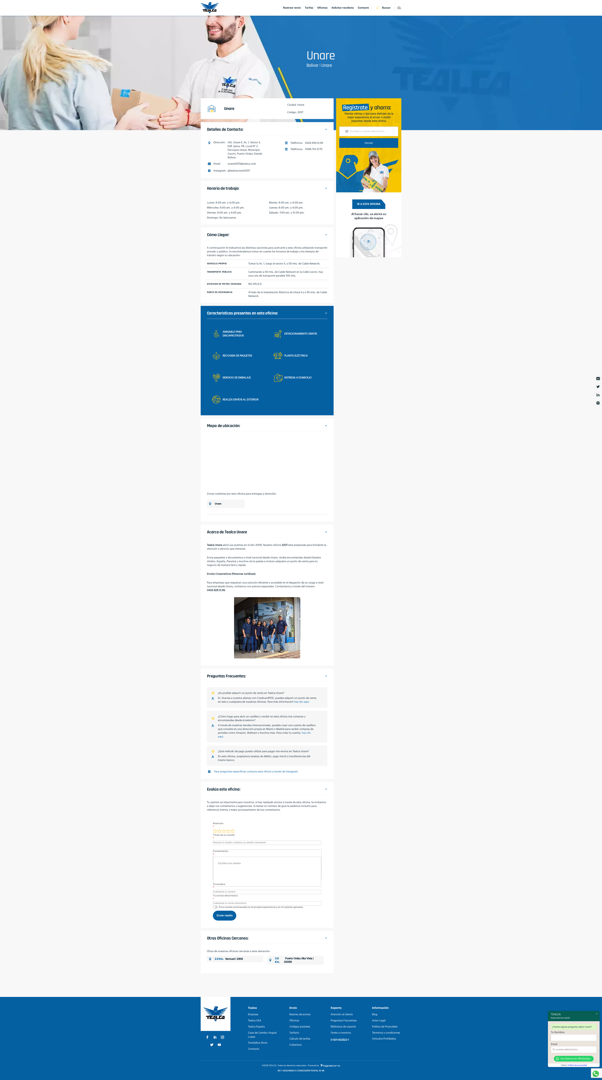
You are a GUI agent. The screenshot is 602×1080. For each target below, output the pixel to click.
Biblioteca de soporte (343, 1026)
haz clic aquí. (302, 702)
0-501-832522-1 (340, 1040)
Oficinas (322, 8)
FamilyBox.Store (257, 1043)
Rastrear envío (292, 8)
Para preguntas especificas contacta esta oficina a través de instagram (256, 771)
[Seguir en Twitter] (212, 1045)
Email (554, 1044)
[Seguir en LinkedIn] (215, 1037)
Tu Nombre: (558, 1032)
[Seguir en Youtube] (219, 1045)
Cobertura (295, 1045)
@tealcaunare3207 (239, 170)
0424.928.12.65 (314, 143)
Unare (326, 65)
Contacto (363, 8)
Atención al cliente (342, 1014)
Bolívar (312, 65)
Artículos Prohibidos (384, 1039)
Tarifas (309, 8)
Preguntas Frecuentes (344, 1020)
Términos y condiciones (386, 1033)
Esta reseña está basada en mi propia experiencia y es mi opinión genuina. (261, 907)
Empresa (253, 1014)
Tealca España (256, 1026)
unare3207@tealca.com (242, 164)
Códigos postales (299, 1026)
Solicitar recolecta (343, 8)
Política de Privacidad (384, 1026)
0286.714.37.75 (313, 149)
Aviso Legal (378, 1020)
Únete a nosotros (341, 1033)
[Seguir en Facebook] (207, 1037)
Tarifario (294, 1033)
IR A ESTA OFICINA (368, 204)
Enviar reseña (225, 915)
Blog (374, 1014)
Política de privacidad (577, 1065)
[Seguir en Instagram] (222, 1037)
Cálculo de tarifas (299, 1039)
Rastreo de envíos (300, 1014)
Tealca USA (254, 1020)
